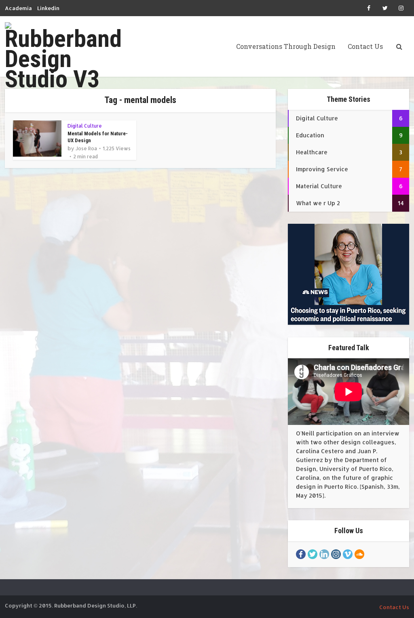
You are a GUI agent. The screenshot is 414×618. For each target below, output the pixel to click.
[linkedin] (324, 554)
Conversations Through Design (286, 46)
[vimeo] (348, 554)
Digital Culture (85, 126)
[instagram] (336, 554)
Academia (18, 8)
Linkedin (48, 8)
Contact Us (365, 46)
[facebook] (301, 554)
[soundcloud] (359, 554)
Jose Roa (86, 148)
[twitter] (312, 554)
